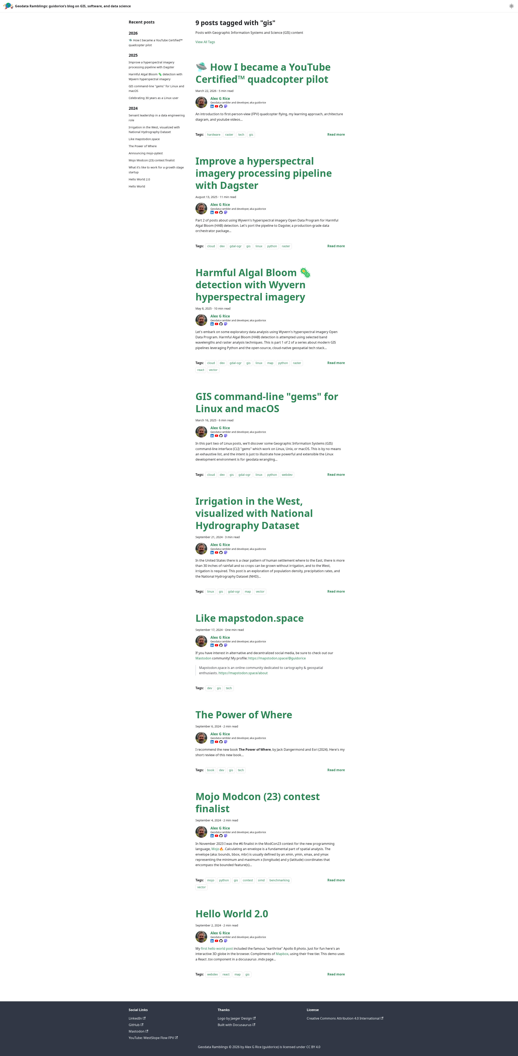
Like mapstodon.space (144, 139)
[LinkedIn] (212, 106)
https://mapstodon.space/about (243, 673)
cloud (211, 246)
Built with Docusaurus (235, 1025)
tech (241, 134)
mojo (210, 880)
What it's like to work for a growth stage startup (156, 169)
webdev (287, 475)
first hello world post (217, 948)
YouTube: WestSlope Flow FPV (151, 1038)
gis (251, 134)
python (272, 246)
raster (229, 134)
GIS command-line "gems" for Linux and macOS (156, 88)
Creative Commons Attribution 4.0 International (343, 1018)
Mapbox (282, 954)
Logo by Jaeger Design (235, 1018)
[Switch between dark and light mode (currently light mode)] (511, 6)
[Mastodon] (225, 106)
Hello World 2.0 (139, 179)
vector (213, 370)
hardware (213, 134)
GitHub (134, 1025)
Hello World (137, 186)
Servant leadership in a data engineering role (157, 117)
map (270, 363)
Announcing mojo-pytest (146, 153)
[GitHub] (221, 106)
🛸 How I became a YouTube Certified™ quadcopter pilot (156, 42)
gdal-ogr (236, 246)
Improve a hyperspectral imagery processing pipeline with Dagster (151, 64)
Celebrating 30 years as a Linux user (153, 98)
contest (248, 880)
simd (261, 880)
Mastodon (203, 658)
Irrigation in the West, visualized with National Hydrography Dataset (154, 129)
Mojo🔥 (217, 849)
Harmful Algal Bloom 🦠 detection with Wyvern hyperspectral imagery (155, 76)
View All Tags (205, 42)
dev (222, 246)
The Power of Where (143, 146)
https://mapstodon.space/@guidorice (277, 658)
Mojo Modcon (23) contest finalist (152, 160)
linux (259, 246)
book (210, 770)
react (200, 370)
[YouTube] (216, 106)
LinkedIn (135, 1018)
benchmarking (280, 880)
